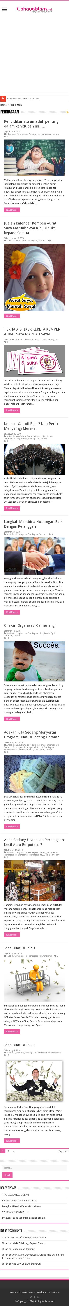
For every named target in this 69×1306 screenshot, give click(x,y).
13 (8, 638)
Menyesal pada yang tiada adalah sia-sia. (23, 1217)
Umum (56, 134)
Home (3, 104)
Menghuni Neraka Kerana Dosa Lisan (21, 1206)
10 (8, 1055)
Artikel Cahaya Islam (16, 240)
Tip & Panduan (52, 855)
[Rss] (31, 1297)
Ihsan (5, 1243)
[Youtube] (37, 1297)
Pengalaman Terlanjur (23, 1249)
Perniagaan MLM (25, 750)
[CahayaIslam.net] (34, 9)
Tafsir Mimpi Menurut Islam (32, 1237)
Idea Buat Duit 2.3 (19, 948)
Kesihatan (48, 436)
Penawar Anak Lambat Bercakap (23, 98)
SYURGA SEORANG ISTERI (15, 1212)
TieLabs (55, 1292)
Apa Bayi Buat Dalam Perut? (26, 1263)
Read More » (12, 210)
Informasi (11, 134)
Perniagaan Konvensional (16, 855)
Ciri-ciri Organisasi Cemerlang (29, 625)
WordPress (29, 1292)
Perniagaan (46, 134)
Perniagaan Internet (37, 534)
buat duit (10, 534)
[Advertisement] (34, 51)
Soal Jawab (45, 633)
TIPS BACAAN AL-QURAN (15, 1194)
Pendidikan (22, 134)
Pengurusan (34, 134)
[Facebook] (34, 1297)
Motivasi (10, 633)
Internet (51, 745)
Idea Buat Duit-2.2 (19, 1045)
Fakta (29, 436)
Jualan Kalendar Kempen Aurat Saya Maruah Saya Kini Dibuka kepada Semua (30, 228)
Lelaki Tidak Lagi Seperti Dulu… (28, 1243)
